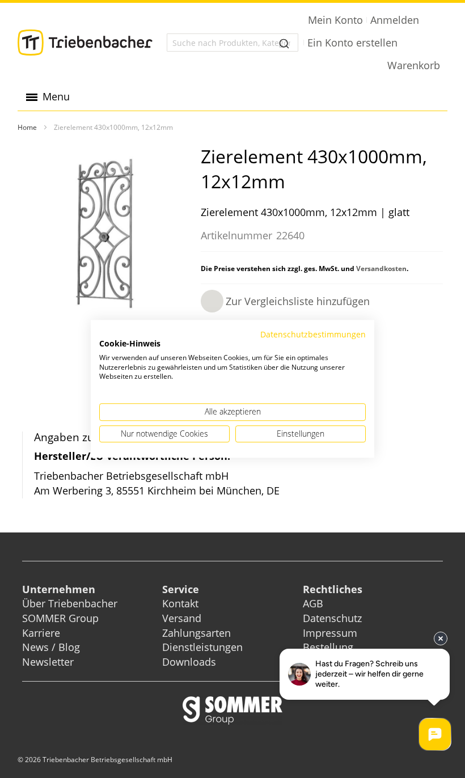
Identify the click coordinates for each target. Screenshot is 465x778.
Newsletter (48, 662)
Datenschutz (332, 618)
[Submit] (284, 42)
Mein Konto (335, 20)
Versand (181, 618)
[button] (285, 301)
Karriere (41, 633)
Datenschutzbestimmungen (313, 334)
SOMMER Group (60, 618)
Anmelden (394, 20)
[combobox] (232, 42)
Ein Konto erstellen (352, 42)
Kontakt (180, 603)
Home (27, 127)
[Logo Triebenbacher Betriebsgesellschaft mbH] (85, 42)
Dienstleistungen (202, 647)
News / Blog (51, 647)
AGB (313, 603)
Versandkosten (381, 268)
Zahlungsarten (196, 633)
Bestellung (328, 647)
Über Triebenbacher (69, 603)
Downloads (189, 662)
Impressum (330, 633)
